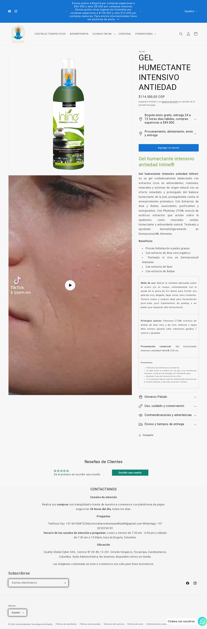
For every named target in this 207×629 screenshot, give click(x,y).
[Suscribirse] (64, 583)
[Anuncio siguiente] (140, 11)
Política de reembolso (66, 624)
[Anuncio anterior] (66, 11)
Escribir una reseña (130, 472)
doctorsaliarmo (23, 624)
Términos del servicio (114, 624)
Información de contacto (158, 624)
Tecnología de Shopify (42, 624)
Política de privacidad (90, 624)
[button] (103, 33)
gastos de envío (170, 102)
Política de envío (135, 624)
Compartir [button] (148, 435)
